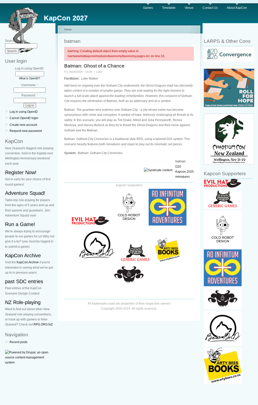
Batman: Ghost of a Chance (94, 65)
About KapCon (237, 8)
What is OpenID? (29, 78)
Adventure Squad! (25, 193)
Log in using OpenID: (29, 68)
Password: (29, 95)
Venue (189, 8)
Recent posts (18, 342)
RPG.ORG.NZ (43, 324)
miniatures (182, 176)
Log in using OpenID (24, 112)
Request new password (26, 131)
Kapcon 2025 (184, 171)
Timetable (169, 8)
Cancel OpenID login (24, 118)
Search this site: (16, 41)
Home (68, 29)
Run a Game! (20, 224)
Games (148, 8)
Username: (29, 85)
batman (180, 161)
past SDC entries (24, 281)
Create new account (23, 125)
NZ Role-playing (23, 302)
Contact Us (210, 8)
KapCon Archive (23, 255)
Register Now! (21, 172)
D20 (178, 166)
